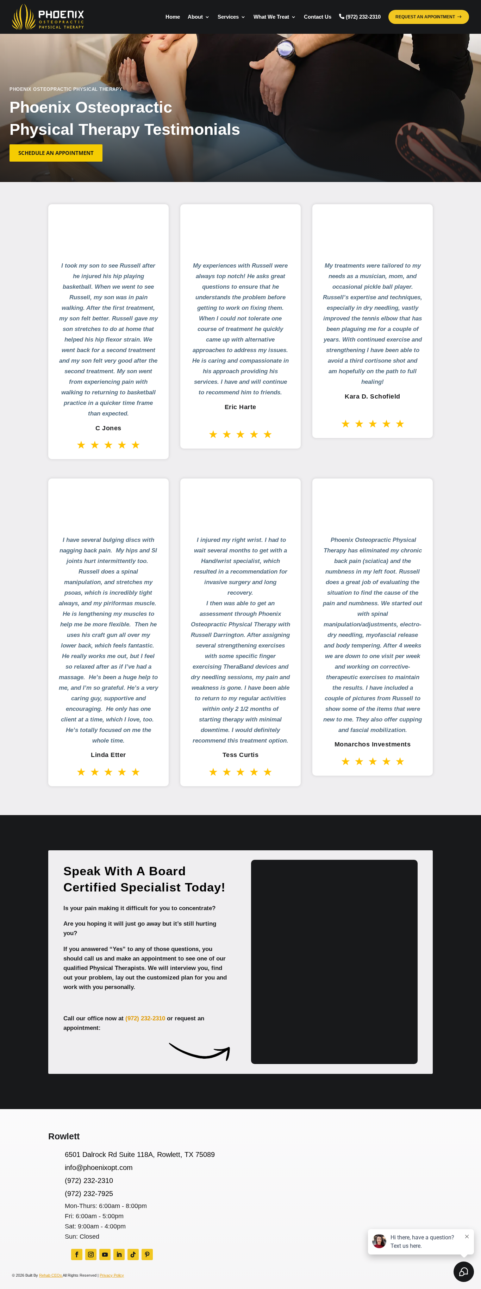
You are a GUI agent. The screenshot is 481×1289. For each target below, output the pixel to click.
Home (172, 17)
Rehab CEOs (51, 1275)
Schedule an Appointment (56, 152)
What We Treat (271, 17)
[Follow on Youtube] (105, 1254)
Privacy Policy (112, 1275)
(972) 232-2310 (145, 1018)
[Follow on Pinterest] (147, 1254)
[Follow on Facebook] (76, 1254)
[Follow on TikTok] (133, 1254)
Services (228, 17)
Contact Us (317, 17)
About (195, 17)
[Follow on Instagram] (90, 1254)
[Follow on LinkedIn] (119, 1254)
